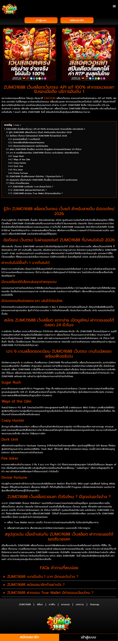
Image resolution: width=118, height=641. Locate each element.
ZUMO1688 (50, 98)
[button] (114, 6)
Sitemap (94, 604)
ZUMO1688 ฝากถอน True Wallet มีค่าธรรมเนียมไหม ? (50, 592)
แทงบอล (65, 604)
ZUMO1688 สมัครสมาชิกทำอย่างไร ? (36, 584)
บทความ (80, 604)
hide (17, 125)
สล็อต (40, 604)
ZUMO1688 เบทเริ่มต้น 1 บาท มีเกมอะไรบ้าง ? (42, 576)
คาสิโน (52, 604)
